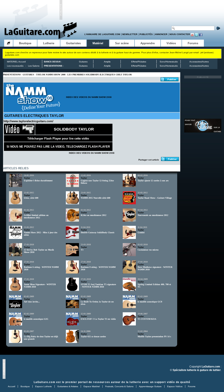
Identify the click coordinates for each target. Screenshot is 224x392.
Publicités (146, 34)
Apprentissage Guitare (150, 386)
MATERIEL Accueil (16, 61)
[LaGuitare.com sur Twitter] (196, 36)
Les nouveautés (15, 66)
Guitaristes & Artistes (67, 386)
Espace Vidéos (174, 386)
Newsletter (129, 34)
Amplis (107, 61)
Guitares (83, 61)
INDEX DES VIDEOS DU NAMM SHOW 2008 (89, 97)
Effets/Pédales (138, 61)
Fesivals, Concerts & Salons (119, 386)
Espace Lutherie (43, 386)
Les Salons (33, 66)
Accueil (11, 386)
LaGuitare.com (44, 382)
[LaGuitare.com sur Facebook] (200, 36)
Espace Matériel (92, 386)
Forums (191, 386)
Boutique (25, 386)
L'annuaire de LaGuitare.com (102, 34)
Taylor (27, 178)
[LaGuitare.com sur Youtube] (192, 36)
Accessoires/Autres (199, 61)
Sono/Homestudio (169, 61)
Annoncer (161, 34)
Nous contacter (180, 34)
